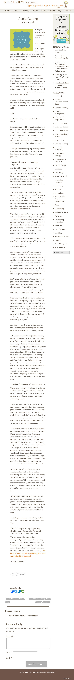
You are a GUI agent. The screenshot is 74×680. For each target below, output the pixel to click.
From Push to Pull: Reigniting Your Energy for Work (62, 85)
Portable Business (61, 212)
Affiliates (43, 672)
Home (7, 11)
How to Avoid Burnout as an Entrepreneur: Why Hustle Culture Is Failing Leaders (62, 66)
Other (57, 205)
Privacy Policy (28, 672)
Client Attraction (61, 123)
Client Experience (61, 130)
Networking (59, 193)
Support (58, 240)
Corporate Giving (61, 144)
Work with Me (47, 11)
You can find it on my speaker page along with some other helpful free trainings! (27, 553)
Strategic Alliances (62, 236)
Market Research (61, 176)
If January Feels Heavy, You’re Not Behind (61, 77)
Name (9, 652)
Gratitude (58, 169)
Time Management (62, 244)
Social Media (60, 229)
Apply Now (61, 41)
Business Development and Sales (61, 101)
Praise (35, 11)
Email (9, 658)
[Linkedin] (19, 591)
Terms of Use (36, 672)
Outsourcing (59, 209)
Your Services (60, 247)
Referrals (58, 216)
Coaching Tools (60, 140)
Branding (58, 96)
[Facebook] (12, 591)
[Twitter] (15, 591)
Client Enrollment (61, 127)
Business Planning (61, 108)
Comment (10, 636)
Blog (59, 11)
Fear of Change (60, 165)
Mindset (58, 189)
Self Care (58, 226)
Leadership (59, 173)
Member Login (50, 672)
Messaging (59, 186)
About (16, 11)
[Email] (22, 591)
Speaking (26, 11)
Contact (68, 11)
